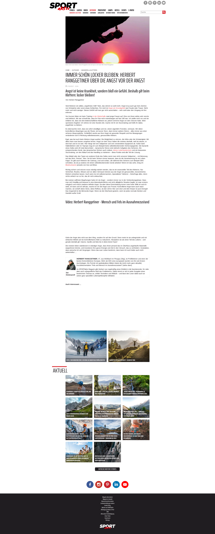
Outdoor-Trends (110, 13)
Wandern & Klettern (75, 13)
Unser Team (107, 516)
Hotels (117, 10)
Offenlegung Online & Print (107, 509)
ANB (107, 511)
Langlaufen (101, 13)
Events (124, 10)
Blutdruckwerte (71, 165)
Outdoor (93, 10)
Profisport (102, 10)
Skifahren (85, 13)
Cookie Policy (107, 505)
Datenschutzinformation (107, 501)
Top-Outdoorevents (122, 13)
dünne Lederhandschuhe (122, 150)
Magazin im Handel (107, 499)
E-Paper (131, 10)
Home (68, 70)
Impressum (107, 518)
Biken (86, 10)
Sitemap (107, 520)
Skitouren (93, 13)
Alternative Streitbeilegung (107, 513)
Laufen (79, 10)
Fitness (72, 10)
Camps (110, 10)
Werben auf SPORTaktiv (107, 507)
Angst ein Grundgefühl (116, 108)
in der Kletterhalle (99, 116)
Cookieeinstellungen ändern (107, 503)
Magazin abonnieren (107, 497)
